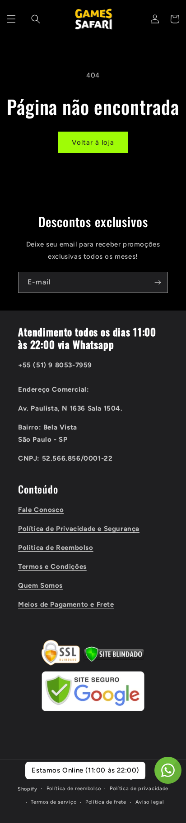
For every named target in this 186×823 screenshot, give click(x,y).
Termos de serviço (53, 802)
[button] (11, 19)
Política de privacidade (139, 788)
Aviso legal (149, 802)
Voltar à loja (93, 142)
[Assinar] (157, 282)
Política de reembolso (73, 788)
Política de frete (105, 802)
